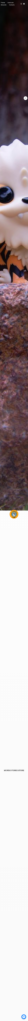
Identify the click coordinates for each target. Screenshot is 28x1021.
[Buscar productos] (25, 98)
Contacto (12, 5)
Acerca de (11, 3)
